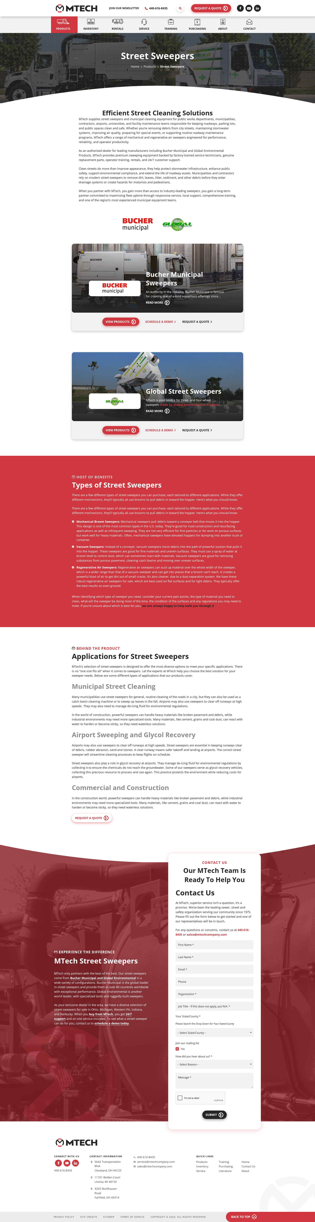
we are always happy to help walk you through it (178, 606)
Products (150, 66)
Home (135, 66)
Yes (183, 1048)
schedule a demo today (111, 1023)
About (245, 1171)
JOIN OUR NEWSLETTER (124, 8)
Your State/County (188, 1016)
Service (200, 1171)
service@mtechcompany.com (156, 1162)
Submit (211, 1115)
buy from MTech (101, 1014)
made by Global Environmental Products (190, 405)
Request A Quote (195, 322)
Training (224, 1162)
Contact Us (248, 1166)
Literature (225, 1171)
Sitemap (108, 1216)
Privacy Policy (64, 1216)
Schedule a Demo (159, 322)
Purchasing (226, 1166)
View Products (117, 322)
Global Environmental (120, 978)
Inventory (202, 1166)
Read (154, 302)
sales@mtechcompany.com (207, 934)
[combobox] (214, 1032)
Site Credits (88, 1216)
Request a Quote (207, 8)
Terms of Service (132, 1216)
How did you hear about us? (194, 1056)
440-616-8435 (158, 8)
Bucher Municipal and (87, 978)
